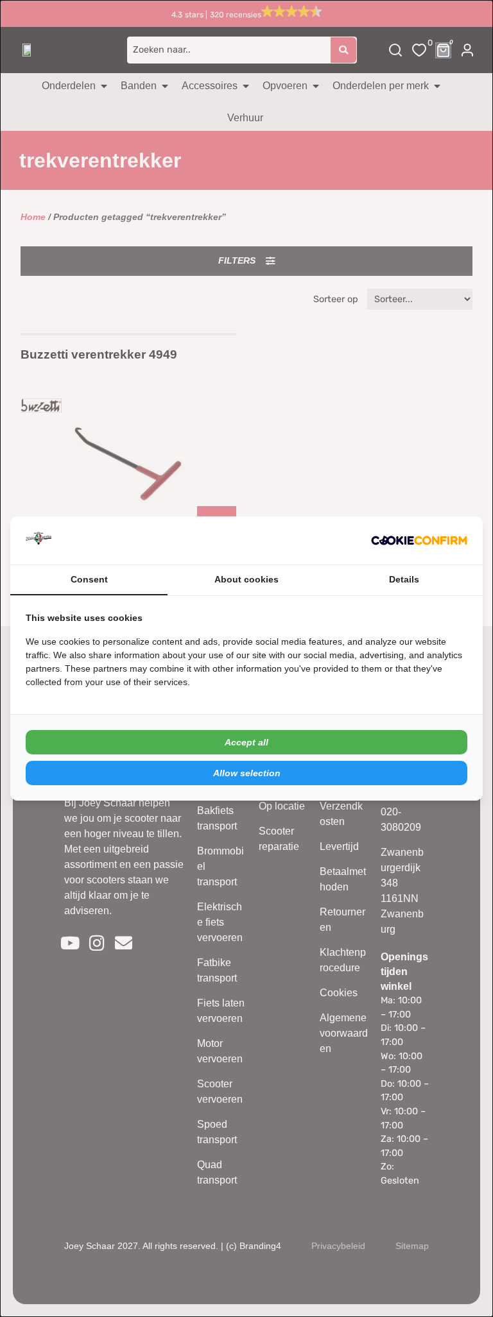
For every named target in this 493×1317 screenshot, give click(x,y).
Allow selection (247, 773)
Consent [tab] (89, 579)
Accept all (246, 742)
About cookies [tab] (246, 579)
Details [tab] (404, 579)
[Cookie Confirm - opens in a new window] (419, 541)
